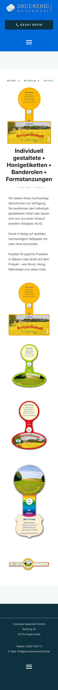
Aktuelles (39, 187)
